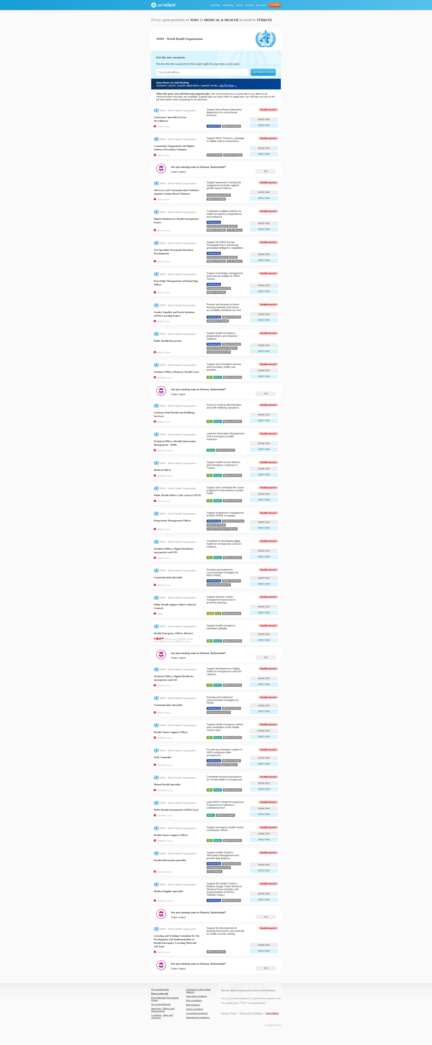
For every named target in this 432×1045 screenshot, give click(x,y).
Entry (210, 613)
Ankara (159, 126)
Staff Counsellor (163, 757)
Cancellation (272, 1013)
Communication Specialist (168, 577)
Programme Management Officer (172, 520)
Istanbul (160, 230)
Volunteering (214, 126)
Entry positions (194, 1000)
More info (264, 119)
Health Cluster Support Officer (171, 732)
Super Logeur (178, 171)
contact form (232, 1002)
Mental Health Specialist (167, 784)
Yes (266, 171)
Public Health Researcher (168, 341)
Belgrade (179, 641)
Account (249, 5)
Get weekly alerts (263, 72)
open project (258, 1002)
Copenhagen (160, 641)
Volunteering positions (198, 1017)
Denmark (170, 641)
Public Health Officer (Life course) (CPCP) (177, 495)
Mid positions (193, 1005)
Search (239, 5)
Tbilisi (166, 639)
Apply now (264, 125)
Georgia (173, 639)
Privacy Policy (229, 1013)
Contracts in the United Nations (198, 990)
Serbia (187, 641)
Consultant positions (197, 1013)
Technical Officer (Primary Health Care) (176, 372)
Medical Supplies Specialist (168, 891)
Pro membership (160, 989)
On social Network (161, 1004)
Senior (217, 377)
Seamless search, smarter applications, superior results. (196, 84)
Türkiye (166, 127)
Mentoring (228, 5)
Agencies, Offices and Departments (162, 1009)
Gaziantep (161, 377)
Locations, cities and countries (162, 1016)
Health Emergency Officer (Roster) (173, 633)
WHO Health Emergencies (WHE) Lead (176, 809)
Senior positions (194, 1009)
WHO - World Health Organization (178, 110)
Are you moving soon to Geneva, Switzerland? (198, 167)
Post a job (261, 5)
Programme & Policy (233, 521)
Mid (209, 377)
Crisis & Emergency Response (222, 226)
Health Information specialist (170, 860)
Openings (215, 5)
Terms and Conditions (251, 1013)
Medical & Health (231, 126)
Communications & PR (219, 195)
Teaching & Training (218, 321)
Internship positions (196, 996)
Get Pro (274, 5)
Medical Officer (162, 470)
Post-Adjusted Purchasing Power (165, 999)
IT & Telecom (214, 155)
